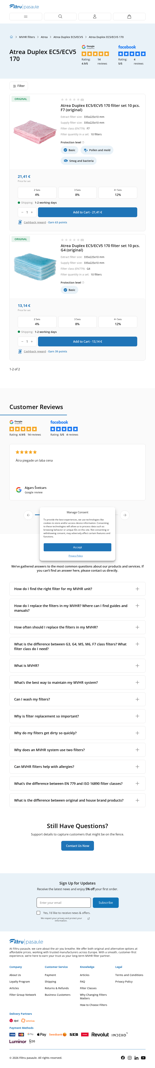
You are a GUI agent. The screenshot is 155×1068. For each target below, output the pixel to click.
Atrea (44, 37)
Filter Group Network (22, 994)
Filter (21, 86)
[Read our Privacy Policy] (88, 918)
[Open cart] (129, 16)
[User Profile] (94, 16)
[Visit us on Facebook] (123, 1057)
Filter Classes (88, 988)
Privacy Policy (76, 555)
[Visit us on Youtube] (143, 1057)
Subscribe (106, 903)
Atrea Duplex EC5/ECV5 (68, 37)
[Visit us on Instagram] (129, 1057)
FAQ (82, 981)
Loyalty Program (19, 981)
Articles (14, 988)
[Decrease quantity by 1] (22, 212)
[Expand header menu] (25, 16)
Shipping (50, 981)
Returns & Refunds (57, 988)
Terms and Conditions (129, 975)
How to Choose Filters (93, 1005)
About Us (15, 975)
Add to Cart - (87, 212)
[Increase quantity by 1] (32, 212)
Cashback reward (35, 222)
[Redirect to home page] (11, 37)
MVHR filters (27, 37)
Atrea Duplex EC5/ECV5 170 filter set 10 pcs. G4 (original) (100, 248)
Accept (77, 547)
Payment (50, 975)
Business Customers (58, 994)
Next (124, 515)
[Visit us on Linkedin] (136, 1057)
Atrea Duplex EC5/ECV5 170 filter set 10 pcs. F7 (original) (100, 107)
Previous (28, 515)
